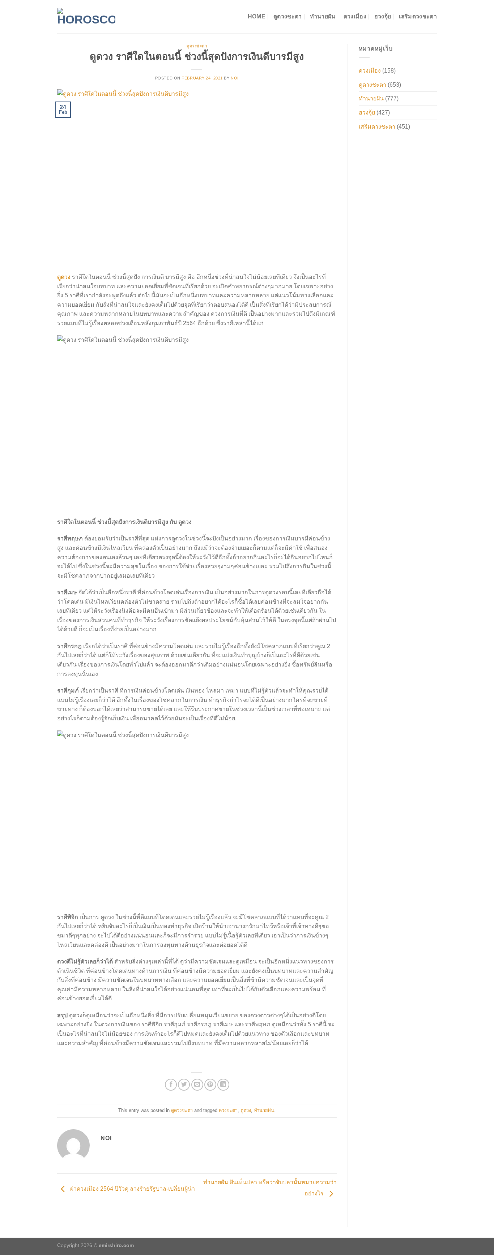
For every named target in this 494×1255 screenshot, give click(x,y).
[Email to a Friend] (197, 1085)
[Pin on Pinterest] (210, 1085)
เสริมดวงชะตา (418, 16)
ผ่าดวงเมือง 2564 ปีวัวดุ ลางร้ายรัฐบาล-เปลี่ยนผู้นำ (132, 1189)
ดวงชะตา (228, 1110)
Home (256, 16)
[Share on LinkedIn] (223, 1085)
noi (235, 78)
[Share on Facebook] (171, 1085)
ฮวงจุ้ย (382, 16)
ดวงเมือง (355, 16)
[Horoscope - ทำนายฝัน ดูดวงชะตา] (86, 16)
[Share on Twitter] (184, 1085)
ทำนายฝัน (323, 16)
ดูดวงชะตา (287, 16)
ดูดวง (245, 1110)
